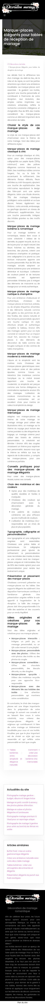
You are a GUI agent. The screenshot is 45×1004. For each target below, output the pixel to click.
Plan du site (23, 1002)
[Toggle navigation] (4, 15)
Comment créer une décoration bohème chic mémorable (32, 756)
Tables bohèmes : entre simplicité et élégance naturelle (16, 757)
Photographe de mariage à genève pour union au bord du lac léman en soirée (22, 826)
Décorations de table (17, 64)
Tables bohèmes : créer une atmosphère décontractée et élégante (20, 868)
